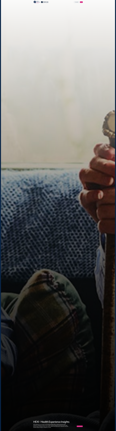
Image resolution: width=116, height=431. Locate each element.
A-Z (81, 2)
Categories (76, 2)
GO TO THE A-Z (80, 426)
